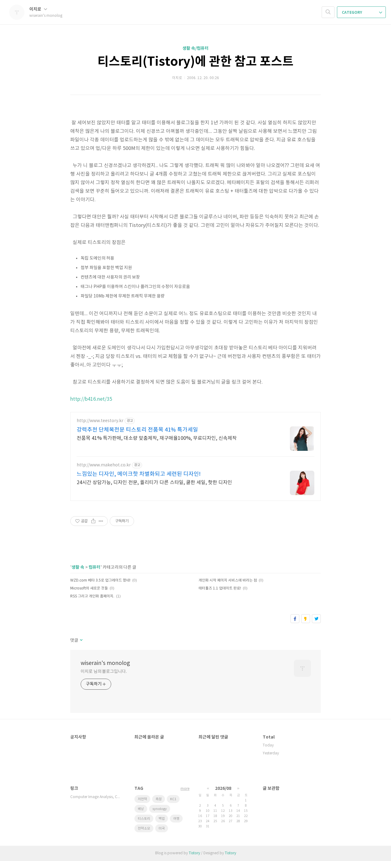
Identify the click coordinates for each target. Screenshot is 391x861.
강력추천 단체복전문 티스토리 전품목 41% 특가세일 (137, 430)
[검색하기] (328, 12)
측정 (158, 799)
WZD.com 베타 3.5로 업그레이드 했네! (100, 580)
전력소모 (144, 828)
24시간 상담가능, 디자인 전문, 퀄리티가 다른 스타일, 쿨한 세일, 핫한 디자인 (154, 482)
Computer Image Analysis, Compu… (96, 797)
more (185, 789)
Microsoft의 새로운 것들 (89, 588)
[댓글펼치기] (80, 640)
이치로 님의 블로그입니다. (104, 671)
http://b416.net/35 (91, 399)
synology (159, 809)
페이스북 (295, 618)
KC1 (173, 799)
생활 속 (77, 567)
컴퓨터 (94, 567)
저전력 (142, 799)
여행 (176, 819)
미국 (162, 828)
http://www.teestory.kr (100, 420)
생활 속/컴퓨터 (195, 48)
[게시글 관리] (101, 521)
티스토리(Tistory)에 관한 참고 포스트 (195, 61)
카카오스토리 (305, 618)
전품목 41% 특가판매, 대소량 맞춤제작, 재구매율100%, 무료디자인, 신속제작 (157, 438)
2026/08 (223, 788)
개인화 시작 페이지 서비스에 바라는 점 (228, 580)
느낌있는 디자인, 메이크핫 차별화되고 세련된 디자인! (139, 474)
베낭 (141, 809)
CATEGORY (352, 12)
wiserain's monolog (105, 663)
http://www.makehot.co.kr (104, 465)
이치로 (35, 9)
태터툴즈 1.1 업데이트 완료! (220, 588)
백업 (162, 819)
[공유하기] (93, 521)
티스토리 (144, 819)
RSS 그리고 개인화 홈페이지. (92, 596)
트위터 (316, 618)
